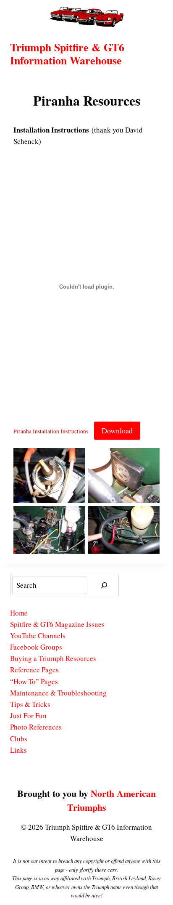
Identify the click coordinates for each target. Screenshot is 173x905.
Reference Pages (34, 669)
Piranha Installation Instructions (50, 431)
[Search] (104, 585)
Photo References (36, 727)
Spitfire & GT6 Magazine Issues (57, 624)
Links (18, 750)
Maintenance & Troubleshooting (58, 693)
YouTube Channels (38, 635)
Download (117, 430)
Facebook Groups (36, 647)
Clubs (18, 738)
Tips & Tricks (30, 704)
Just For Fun (28, 715)
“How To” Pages (34, 681)
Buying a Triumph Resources (53, 658)
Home (19, 613)
